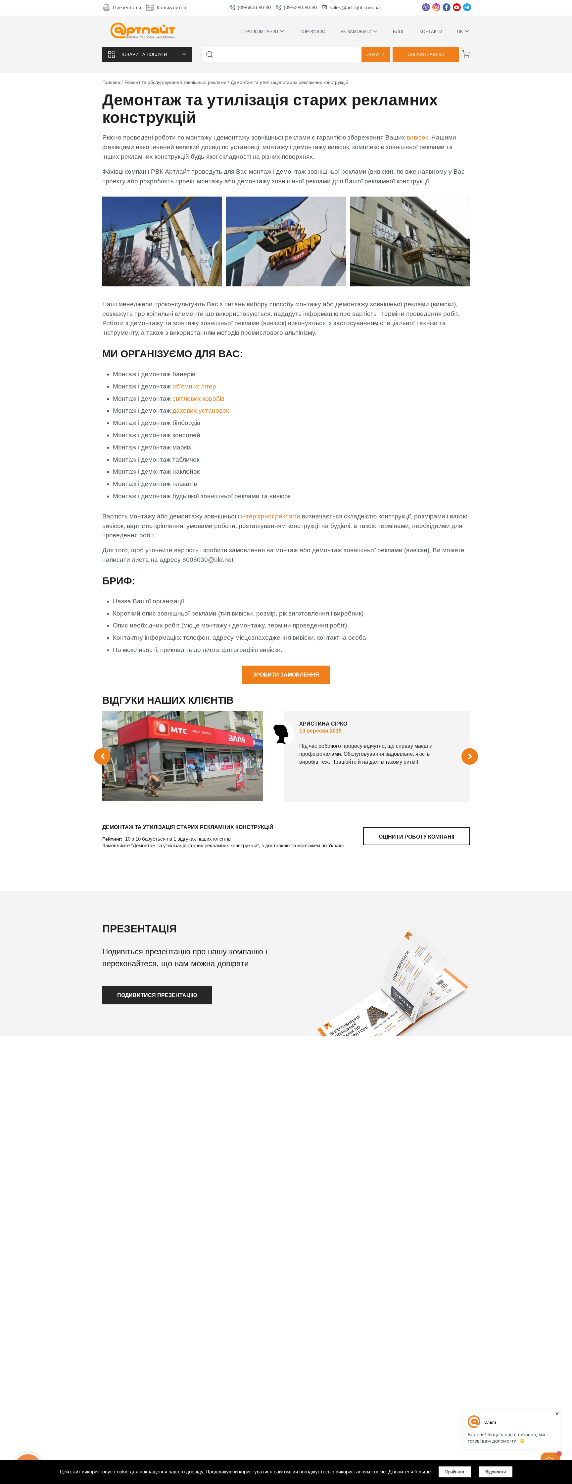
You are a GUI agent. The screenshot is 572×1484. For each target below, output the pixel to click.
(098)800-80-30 (254, 7)
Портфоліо (312, 31)
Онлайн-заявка (425, 54)
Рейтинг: (113, 839)
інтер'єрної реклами (270, 516)
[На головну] (142, 31)
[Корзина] (466, 54)
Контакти (430, 31)
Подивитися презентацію (157, 995)
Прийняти (454, 1471)
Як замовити (355, 31)
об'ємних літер (194, 386)
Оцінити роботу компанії (416, 837)
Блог (399, 31)
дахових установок (200, 410)
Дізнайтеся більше (409, 1471)
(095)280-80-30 (300, 7)
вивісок (417, 137)
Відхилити (495, 1471)
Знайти (375, 54)
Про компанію (260, 31)
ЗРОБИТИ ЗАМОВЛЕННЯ (286, 675)
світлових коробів (199, 398)
